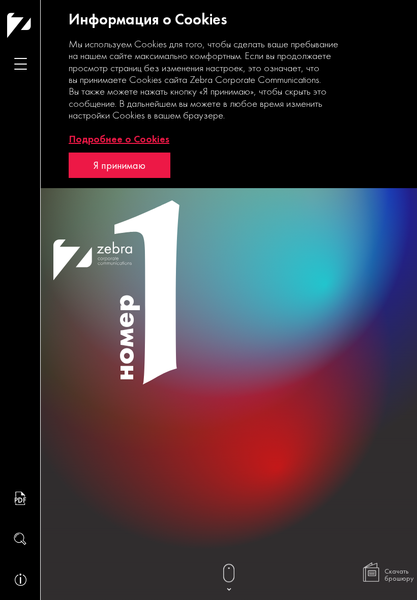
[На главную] (39, 25)
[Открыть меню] (20, 63)
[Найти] (20, 539)
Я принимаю (119, 165)
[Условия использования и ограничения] (20, 579)
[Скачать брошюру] (20, 498)
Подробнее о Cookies (119, 139)
